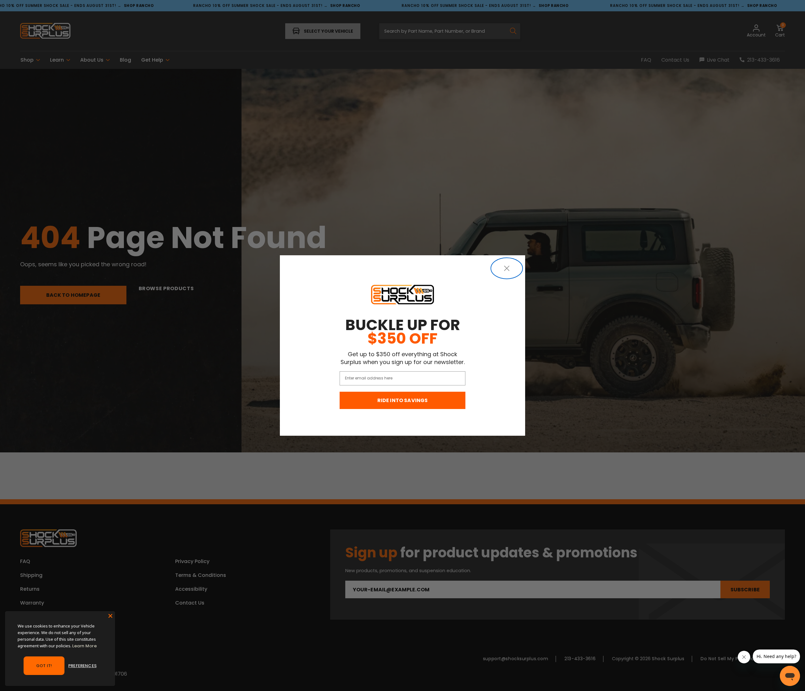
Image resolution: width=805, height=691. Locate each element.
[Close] (110, 616)
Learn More (84, 646)
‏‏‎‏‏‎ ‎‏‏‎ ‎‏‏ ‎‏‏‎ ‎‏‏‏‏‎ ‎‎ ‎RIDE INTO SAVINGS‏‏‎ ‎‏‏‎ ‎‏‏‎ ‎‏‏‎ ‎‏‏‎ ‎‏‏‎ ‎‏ (402, 400)
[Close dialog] (507, 268)
